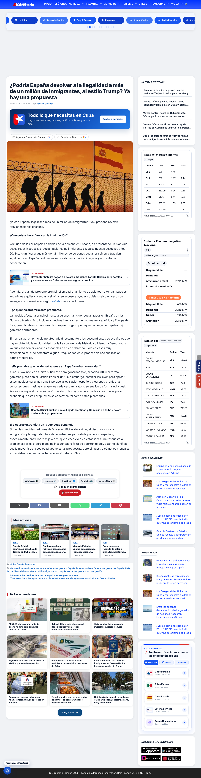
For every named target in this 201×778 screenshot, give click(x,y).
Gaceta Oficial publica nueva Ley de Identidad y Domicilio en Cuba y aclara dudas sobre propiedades (165, 103)
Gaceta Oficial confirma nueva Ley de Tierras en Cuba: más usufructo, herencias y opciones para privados (167, 126)
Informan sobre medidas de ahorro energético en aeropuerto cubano (44, 575)
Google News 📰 (107, 481)
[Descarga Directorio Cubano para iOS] (151, 752)
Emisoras (158, 3)
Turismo (127, 3)
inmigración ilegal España (88, 568)
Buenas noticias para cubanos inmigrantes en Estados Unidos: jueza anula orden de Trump (110, 663)
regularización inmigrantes (73, 571)
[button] (198, 366)
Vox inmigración (94, 571)
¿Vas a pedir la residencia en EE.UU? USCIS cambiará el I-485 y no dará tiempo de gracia (173, 519)
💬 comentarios (70, 492)
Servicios (110, 3)
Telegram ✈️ (50, 481)
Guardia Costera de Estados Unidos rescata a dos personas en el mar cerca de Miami (173, 535)
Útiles (143, 3)
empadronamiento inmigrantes (51, 568)
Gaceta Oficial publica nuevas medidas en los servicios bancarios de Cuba (69, 663)
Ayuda (175, 3)
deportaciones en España (22, 568)
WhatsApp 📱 (31, 481)
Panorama (30, 564)
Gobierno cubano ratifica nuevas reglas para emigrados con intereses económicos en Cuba (167, 137)
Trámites (92, 3)
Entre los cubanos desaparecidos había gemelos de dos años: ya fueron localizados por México (173, 612)
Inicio (48, 3)
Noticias (74, 3)
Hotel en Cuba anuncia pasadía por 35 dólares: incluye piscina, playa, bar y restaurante (111, 700)
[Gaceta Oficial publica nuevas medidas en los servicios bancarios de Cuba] (70, 646)
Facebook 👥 (68, 481)
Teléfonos (60, 3)
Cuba (13, 564)
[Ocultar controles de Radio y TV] (199, 357)
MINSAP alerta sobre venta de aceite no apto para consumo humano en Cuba (24, 627)
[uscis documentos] (149, 517)
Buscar (186, 4)
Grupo (183, 662)
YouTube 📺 (87, 481)
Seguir (168, 662)
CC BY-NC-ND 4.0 (142, 772)
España (20, 564)
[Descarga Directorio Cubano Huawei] (171, 760)
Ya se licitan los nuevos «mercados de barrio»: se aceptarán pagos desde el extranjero (69, 700)
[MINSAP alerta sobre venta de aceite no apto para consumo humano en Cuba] (27, 609)
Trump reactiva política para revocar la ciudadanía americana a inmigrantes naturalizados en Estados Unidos (62, 578)
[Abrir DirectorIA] (7, 771)
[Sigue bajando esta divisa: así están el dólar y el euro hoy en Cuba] (27, 646)
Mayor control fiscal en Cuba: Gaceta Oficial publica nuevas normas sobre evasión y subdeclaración (164, 114)
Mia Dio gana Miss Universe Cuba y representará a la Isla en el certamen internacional (173, 485)
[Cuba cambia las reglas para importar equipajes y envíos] (112, 609)
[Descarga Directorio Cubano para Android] (171, 752)
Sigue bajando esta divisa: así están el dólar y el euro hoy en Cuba (27, 662)
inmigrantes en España (113, 568)
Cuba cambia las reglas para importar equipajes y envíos (108, 625)
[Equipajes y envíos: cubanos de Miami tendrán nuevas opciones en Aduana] (27, 683)
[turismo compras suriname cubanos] (149, 562)
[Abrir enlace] (149, 467)
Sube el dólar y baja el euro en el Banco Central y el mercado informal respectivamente (68, 627)
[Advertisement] (100, 53)
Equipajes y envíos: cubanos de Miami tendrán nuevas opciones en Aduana (26, 700)
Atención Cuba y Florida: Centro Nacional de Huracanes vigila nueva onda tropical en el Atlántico (173, 502)
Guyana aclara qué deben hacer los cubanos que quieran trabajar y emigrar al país (173, 564)
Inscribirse (152, 662)
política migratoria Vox (47, 571)
